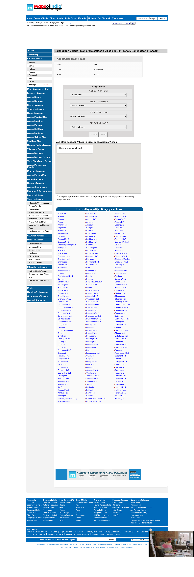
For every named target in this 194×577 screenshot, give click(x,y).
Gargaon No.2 (63, 359)
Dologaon (119, 342)
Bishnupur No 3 (121, 270)
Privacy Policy (137, 544)
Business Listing (113, 534)
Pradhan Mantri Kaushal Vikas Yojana (145, 520)
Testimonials (41, 544)
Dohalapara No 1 (121, 336)
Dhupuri (61, 333)
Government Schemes (140, 500)
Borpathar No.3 (64, 288)
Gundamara (91, 373)
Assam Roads (34, 97)
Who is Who (31, 515)
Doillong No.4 (91, 342)
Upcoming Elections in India (141, 523)
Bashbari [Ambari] (122, 242)
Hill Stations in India (101, 515)
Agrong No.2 (120, 219)
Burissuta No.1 (120, 290)
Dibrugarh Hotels (36, 244)
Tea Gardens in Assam (38, 216)
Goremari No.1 (120, 367)
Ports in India (48, 520)
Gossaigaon (119, 370)
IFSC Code (79, 532)
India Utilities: (32, 530)
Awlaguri (89, 225)
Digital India (135, 502)
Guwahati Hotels (35, 247)
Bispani (61, 273)
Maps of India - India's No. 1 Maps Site (30, 7)
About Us (147, 544)
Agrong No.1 (91, 219)
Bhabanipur (62, 253)
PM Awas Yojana (137, 515)
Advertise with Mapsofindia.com (143, 540)
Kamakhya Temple (36, 212)
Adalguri (61, 216)
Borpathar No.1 (92, 285)
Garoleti (118, 359)
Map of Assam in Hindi (38, 89)
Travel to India (99, 500)
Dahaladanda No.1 (93, 316)
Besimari (118, 248)
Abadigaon (62, 214)
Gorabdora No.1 (64, 367)
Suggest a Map (91, 544)
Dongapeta (62, 347)
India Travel (70, 18)
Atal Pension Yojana (138, 510)
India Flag (30, 502)
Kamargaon (90, 393)
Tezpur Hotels (34, 259)
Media (30, 288)
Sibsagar (32, 85)
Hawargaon (62, 376)
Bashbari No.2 (120, 236)
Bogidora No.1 (92, 273)
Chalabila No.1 (121, 293)
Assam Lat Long (35, 133)
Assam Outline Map (36, 137)
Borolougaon (63, 285)
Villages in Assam (35, 149)
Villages (39, 23)
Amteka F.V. (119, 222)
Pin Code (53, 532)
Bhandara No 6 (64, 256)
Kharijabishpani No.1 (94, 401)
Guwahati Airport (35, 236)
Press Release (100, 547)
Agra (77, 505)
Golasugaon (120, 364)
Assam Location (35, 121)
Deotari (118, 327)
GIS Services (117, 505)
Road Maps (129, 532)
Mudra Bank (135, 518)
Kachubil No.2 (63, 390)
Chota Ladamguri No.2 (66, 308)
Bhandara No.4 (121, 256)
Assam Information (36, 300)
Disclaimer (64, 544)
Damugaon (119, 322)
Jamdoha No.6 (92, 379)
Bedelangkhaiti (92, 248)
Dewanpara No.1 (93, 330)
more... (46, 85)
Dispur (31, 81)
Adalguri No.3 (120, 216)
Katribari (89, 396)
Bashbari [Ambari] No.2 (67, 245)
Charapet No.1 (120, 299)
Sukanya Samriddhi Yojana (141, 508)
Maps (29, 18)
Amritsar (79, 520)
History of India (32, 508)
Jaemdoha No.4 (92, 376)
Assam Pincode (34, 125)
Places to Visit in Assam (39, 203)
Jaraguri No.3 (63, 384)
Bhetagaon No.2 (121, 262)
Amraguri (89, 222)
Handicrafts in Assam (37, 292)
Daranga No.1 (91, 325)
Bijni (62, 23)
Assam (46, 23)
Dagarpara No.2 (121, 313)
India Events (117, 510)
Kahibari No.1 (120, 390)
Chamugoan (120, 296)
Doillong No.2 (120, 339)
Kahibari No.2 (63, 393)
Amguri (60, 222)
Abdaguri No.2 (120, 214)
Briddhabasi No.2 (122, 288)
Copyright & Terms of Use (122, 544)
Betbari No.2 (91, 251)
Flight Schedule (66, 532)
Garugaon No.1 (64, 362)
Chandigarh (80, 515)
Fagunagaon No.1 (93, 353)
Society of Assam (35, 195)
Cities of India (56, 18)
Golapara (90, 364)
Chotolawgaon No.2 (123, 308)
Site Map (82, 547)
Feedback (68, 547)
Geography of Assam (37, 296)
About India (31, 500)
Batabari (89, 245)
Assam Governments (37, 187)
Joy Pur (61, 387)
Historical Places (100, 508)
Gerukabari (62, 364)
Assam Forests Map (36, 175)
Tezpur (32, 78)
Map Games (117, 513)
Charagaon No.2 (92, 299)
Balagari (89, 228)
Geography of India (34, 505)
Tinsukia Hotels (35, 263)
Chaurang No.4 (64, 305)
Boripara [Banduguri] (94, 282)
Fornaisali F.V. (63, 356)
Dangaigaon (62, 325)
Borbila (89, 276)
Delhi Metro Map (49, 513)
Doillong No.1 (91, 339)
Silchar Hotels (34, 256)
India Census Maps (55, 534)
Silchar (32, 63)
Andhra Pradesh (66, 502)
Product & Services (120, 500)
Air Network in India (50, 515)
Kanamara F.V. (120, 393)
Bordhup (118, 276)
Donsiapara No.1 (121, 347)
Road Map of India (50, 502)
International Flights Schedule (77, 534)
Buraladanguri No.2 (94, 290)
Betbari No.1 (62, 251)
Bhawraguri (62, 262)
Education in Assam (37, 267)
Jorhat (31, 66)
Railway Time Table (94, 532)
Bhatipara (90, 259)
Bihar (62, 520)
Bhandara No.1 (92, 256)
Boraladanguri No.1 (65, 276)
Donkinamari (91, 347)
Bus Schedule (142, 532)
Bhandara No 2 (92, 253)
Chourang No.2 (121, 310)
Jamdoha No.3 (120, 376)
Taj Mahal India (100, 510)
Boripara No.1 (120, 279)
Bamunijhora (63, 233)
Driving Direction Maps (113, 532)
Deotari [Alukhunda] (65, 330)
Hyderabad (80, 508)
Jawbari (89, 384)
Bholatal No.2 (91, 265)
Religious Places (100, 513)
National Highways (50, 505)
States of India (41, 18)
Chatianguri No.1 (93, 302)
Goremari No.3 (92, 370)
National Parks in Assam (39, 219)
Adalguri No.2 (91, 216)
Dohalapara (91, 336)
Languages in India (34, 518)
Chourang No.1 (92, 310)
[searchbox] (147, 18)
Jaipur (78, 513)
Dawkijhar (90, 327)
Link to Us (90, 547)
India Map (31, 23)
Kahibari (89, 390)
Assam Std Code (35, 129)
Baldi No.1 (119, 228)
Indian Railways (49, 508)
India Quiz (116, 515)
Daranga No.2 (120, 325)
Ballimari (89, 231)
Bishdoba (118, 268)
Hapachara (119, 373)
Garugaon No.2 (92, 362)
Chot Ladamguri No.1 (123, 305)
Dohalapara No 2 (64, 339)
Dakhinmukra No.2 (122, 319)
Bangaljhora (91, 233)
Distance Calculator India (37, 532)
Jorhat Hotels (34, 250)
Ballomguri (119, 231)
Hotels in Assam (35, 113)
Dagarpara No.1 (92, 313)
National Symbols (33, 520)
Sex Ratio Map (34, 141)
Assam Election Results (38, 157)
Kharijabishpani (64, 401)
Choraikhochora (92, 305)
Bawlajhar (62, 248)
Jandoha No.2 (63, 382)
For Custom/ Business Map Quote (40, 26)
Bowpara (89, 288)
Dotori (88, 350)
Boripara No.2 (63, 282)
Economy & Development (39, 191)
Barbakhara (119, 233)
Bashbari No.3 (63, 239)
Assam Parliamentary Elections (37, 166)
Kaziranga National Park (39, 231)
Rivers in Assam (35, 105)
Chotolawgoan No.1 (65, 310)
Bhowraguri (119, 265)
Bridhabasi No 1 (64, 290)
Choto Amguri (91, 308)
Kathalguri (62, 396)
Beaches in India (100, 518)
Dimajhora (62, 336)
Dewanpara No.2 (121, 330)
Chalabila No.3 (92, 296)
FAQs (72, 544)
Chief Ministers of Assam (39, 161)
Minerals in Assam (36, 171)
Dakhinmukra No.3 (65, 322)
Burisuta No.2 (63, 293)
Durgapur (118, 350)
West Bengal (64, 513)
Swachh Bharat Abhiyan (140, 513)
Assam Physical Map (37, 117)
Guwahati (33, 75)
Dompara (61, 345)
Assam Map (32, 55)
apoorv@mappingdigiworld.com (82, 26)
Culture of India (32, 513)
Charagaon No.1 (64, 299)
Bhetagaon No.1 (92, 262)
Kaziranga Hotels (36, 253)
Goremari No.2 (63, 370)
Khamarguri (119, 399)
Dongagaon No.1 (93, 345)
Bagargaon (119, 225)
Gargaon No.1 (120, 356)
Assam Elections (35, 153)
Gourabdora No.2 (64, 373)
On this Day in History (120, 508)
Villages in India (98, 534)
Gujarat (62, 505)
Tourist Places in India (102, 505)
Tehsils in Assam (35, 109)
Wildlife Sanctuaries (101, 520)
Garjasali (89, 359)
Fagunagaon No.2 (122, 353)
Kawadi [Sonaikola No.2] (95, 399)
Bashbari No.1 (91, 236)
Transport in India (50, 500)
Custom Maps (117, 502)
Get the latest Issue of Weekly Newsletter (119, 547)
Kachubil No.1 (120, 387)
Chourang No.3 (64, 313)
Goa (61, 508)
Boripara (89, 279)
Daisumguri (119, 316)
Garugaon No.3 (121, 362)
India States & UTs (67, 500)
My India (82, 18)
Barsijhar (61, 236)
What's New (117, 18)
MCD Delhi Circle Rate (36, 534)
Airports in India (49, 518)
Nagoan (32, 72)
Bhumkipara (62, 268)
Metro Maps (47, 510)
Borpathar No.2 (121, 285)
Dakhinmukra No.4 (93, 322)
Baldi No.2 (62, 231)
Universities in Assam (38, 271)
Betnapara (119, 251)
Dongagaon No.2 (121, 345)
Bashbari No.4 (91, 239)
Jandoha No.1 (120, 379)
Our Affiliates (80, 544)
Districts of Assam (36, 93)
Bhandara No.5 (64, 259)
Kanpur (78, 518)
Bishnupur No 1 (64, 270)
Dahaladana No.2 (65, 316)
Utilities (92, 18)
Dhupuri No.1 (91, 333)
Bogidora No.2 (120, 273)
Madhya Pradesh (66, 515)
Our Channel (104, 18)
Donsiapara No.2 (64, 350)
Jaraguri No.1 (91, 382)
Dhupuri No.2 (120, 333)
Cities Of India (81, 500)
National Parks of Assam (39, 145)
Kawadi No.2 (120, 396)
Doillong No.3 (63, 342)
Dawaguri (61, 327)
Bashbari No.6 (63, 242)
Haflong (32, 69)
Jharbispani (119, 384)
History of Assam (35, 183)
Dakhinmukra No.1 (93, 319)
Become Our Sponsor (105, 544)
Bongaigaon (54, 23)
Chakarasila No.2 (93, 293)
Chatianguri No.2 (121, 302)
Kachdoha (90, 387)
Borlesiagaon (120, 282)
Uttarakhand (64, 518)
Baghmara (62, 228)
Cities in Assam (34, 59)
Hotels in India (99, 502)
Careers (75, 547)
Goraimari (90, 367)
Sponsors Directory (53, 544)
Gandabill (90, 356)
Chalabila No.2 (63, 296)
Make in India (136, 505)
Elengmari (62, 353)
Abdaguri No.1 (92, 214)
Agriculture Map (35, 179)
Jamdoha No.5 (63, 379)
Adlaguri (61, 219)
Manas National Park (37, 222)
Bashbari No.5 (120, 239)
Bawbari (118, 245)
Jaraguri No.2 (120, 382)
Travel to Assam (35, 199)
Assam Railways (35, 101)
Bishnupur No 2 (92, 270)
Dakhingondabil (64, 319)
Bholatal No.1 (63, 265)
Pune (78, 510)
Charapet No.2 (63, 302)
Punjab (62, 510)
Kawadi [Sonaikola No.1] (67, 399)
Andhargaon (62, 225)
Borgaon (61, 279)
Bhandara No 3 (121, 253)
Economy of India (33, 510)
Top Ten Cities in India (84, 502)
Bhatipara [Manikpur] (123, 259)
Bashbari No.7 (91, 242)
